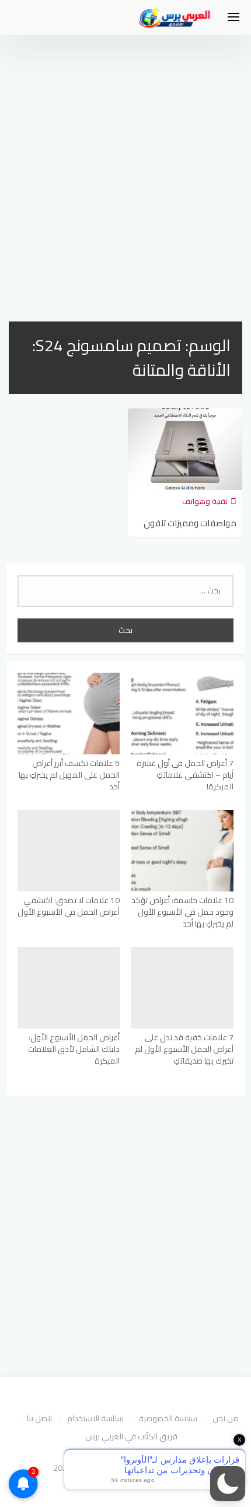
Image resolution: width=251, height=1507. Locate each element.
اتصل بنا (39, 1418)
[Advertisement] (125, 166)
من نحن (225, 1418)
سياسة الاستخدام (95, 1418)
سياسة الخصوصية (168, 1418)
